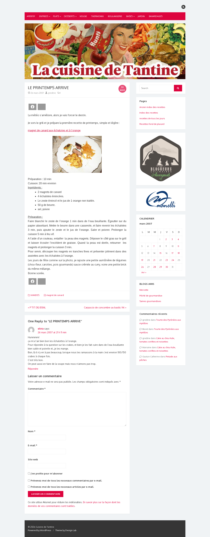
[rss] (183, 7)
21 (154, 260)
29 (160, 267)
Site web (33, 459)
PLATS (56, 16)
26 (142, 267)
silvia (41, 328)
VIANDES (35, 295)
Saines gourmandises (150, 301)
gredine (51, 93)
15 (160, 253)
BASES (129, 16)
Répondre (33, 368)
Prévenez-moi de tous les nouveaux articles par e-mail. (62, 486)
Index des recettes (148, 112)
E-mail (32, 445)
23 (167, 260)
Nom (31, 431)
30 (167, 267)
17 (172, 253)
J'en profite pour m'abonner (46, 473)
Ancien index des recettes (152, 107)
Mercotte (143, 290)
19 (142, 260)
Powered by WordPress (39, 530)
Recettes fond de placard (151, 124)
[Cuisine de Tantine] (105, 51)
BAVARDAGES (155, 16)
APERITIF (31, 16)
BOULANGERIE (115, 16)
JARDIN (141, 16)
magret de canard (55, 295)
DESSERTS (69, 16)
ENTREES (43, 16)
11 (178, 246)
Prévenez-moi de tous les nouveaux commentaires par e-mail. (66, 480)
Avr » (143, 272)
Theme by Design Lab (65, 530)
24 (173, 260)
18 (179, 253)
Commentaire (37, 388)
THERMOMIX (97, 16)
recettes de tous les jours (152, 118)
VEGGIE (83, 16)
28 (154, 267)
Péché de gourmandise (150, 295)
